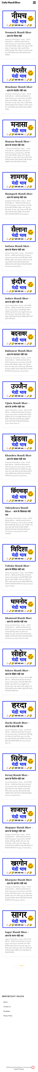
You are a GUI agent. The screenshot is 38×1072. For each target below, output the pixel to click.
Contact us (7, 1006)
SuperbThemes (19, 1069)
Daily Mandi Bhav (11, 2)
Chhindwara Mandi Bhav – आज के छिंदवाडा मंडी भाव (18, 511)
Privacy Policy (7, 1016)
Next (22, 965)
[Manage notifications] (33, 1067)
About (5, 1002)
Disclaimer (6, 1011)
